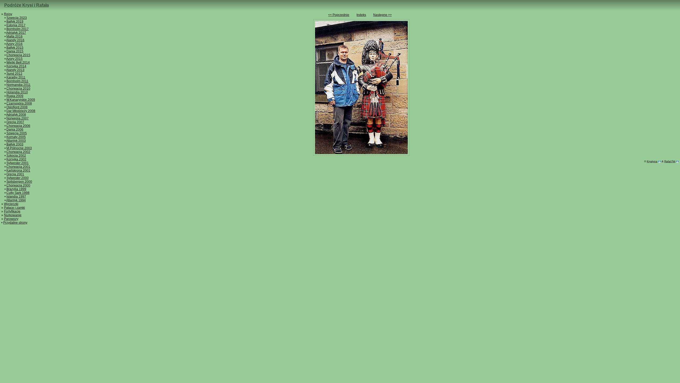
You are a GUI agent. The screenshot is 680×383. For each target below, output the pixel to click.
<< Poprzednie (338, 15)
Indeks (361, 15)
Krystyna (652, 161)
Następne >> (382, 15)
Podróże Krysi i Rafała (26, 5)
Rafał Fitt (669, 161)
